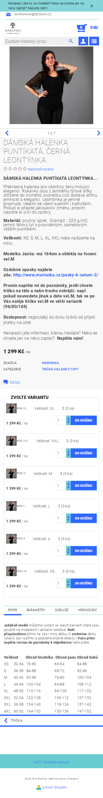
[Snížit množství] (68, 422)
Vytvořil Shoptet (54, 787)
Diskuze (61, 610)
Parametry (36, 610)
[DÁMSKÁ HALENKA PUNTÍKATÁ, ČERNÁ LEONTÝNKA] (11, 408)
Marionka (50, 363)
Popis (12, 610)
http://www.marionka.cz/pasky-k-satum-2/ (55, 274)
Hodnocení (87, 610)
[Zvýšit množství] (68, 418)
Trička (16, 721)
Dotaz (15, 382)
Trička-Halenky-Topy (60, 369)
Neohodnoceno (41, 169)
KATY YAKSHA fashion (51, 762)
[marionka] (13, 28)
